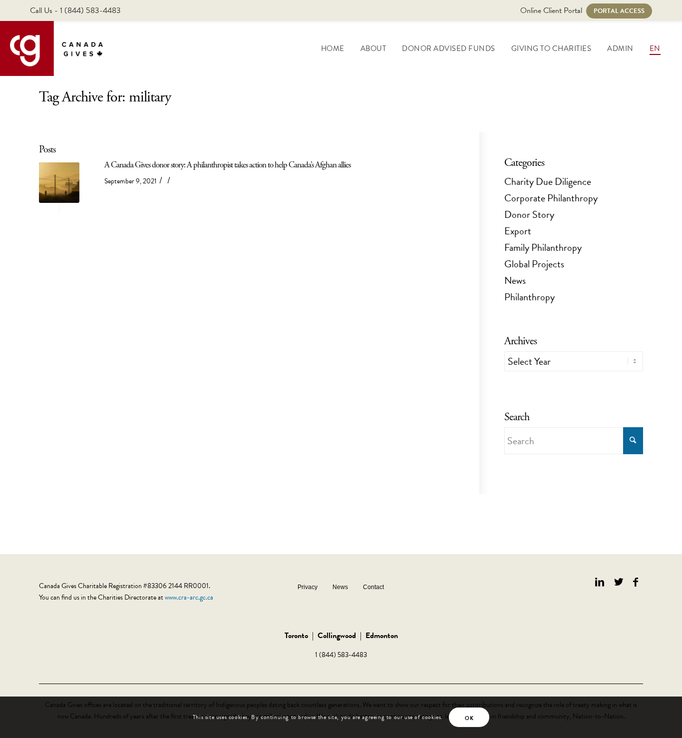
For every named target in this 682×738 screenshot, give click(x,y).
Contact (373, 587)
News (515, 280)
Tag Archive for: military (105, 97)
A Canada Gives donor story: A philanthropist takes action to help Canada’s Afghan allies (227, 164)
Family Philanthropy (543, 247)
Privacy (308, 587)
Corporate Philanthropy (551, 197)
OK (469, 718)
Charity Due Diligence (547, 181)
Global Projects (534, 263)
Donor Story (529, 214)
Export (517, 230)
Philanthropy (529, 296)
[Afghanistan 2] (59, 182)
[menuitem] (332, 48)
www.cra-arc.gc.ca (189, 597)
